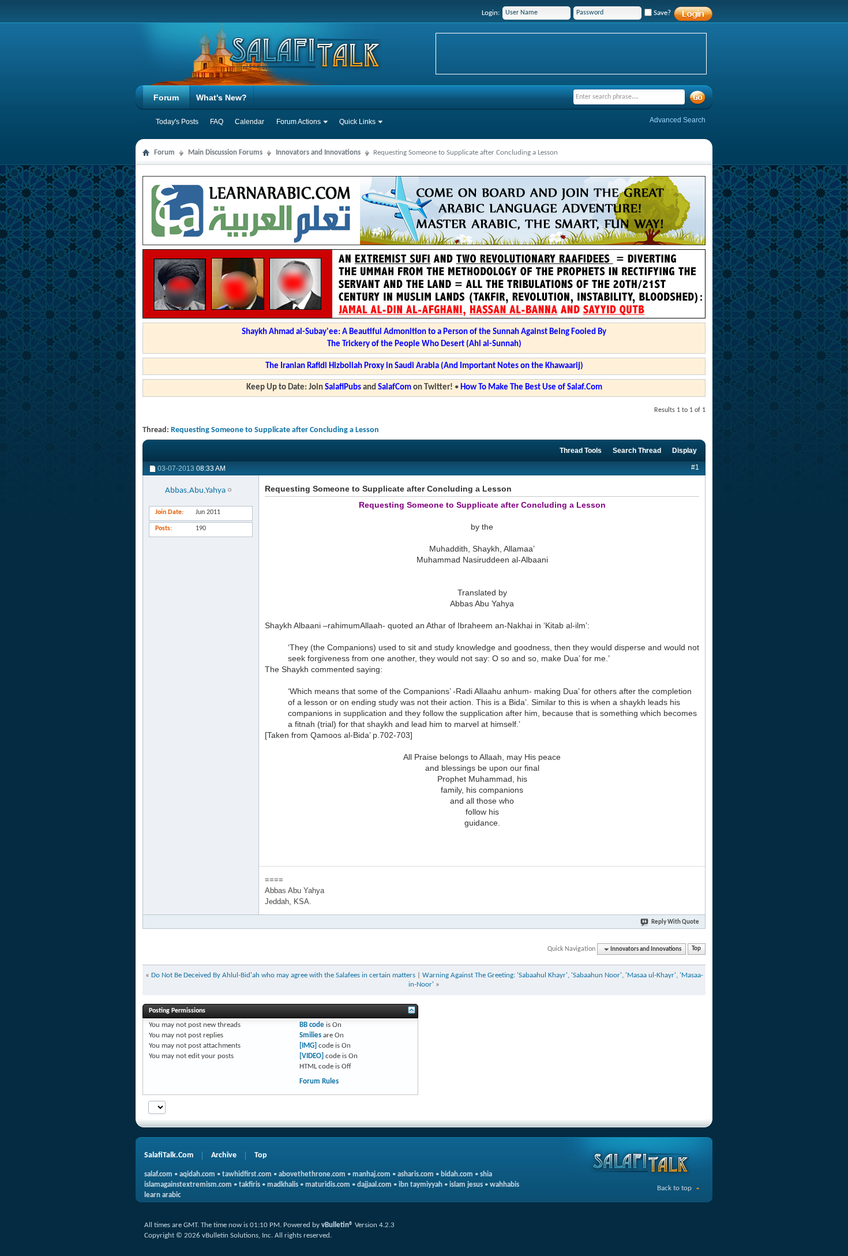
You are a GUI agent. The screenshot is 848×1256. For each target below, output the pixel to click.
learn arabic (162, 1195)
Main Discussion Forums (225, 152)
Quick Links (357, 122)
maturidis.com (327, 1184)
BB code (311, 1025)
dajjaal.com (374, 1184)
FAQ (216, 122)
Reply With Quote (675, 922)
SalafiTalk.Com (168, 1155)
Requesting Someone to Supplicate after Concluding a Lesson (275, 430)
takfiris (249, 1184)
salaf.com (158, 1174)
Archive (224, 1155)
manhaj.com (371, 1174)
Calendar (249, 122)
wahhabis (504, 1184)
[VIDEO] (311, 1056)
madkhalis (282, 1184)
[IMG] (308, 1045)
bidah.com (457, 1174)
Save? (661, 13)
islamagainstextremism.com (188, 1184)
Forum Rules (319, 1081)
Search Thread (637, 451)
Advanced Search (678, 120)
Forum (166, 97)
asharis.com (415, 1174)
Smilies (310, 1035)
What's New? (221, 97)
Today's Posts (177, 122)
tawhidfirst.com (247, 1174)
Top (696, 949)
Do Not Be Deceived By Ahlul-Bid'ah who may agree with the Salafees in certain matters (283, 975)
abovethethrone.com (312, 1174)
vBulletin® (337, 1225)
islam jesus (466, 1184)
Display (684, 451)
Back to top (674, 1188)
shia (486, 1174)
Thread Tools (581, 451)
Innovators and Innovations (318, 152)
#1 (695, 467)
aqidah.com (197, 1174)
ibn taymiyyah (420, 1184)
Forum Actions (298, 122)
